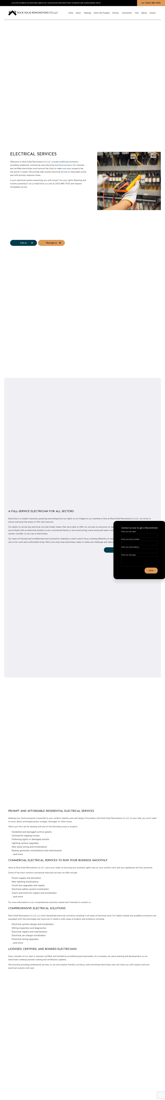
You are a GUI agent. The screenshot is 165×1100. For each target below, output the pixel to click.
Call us (23, 242)
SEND (147, 570)
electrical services (63, 165)
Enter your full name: (125, 531)
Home (70, 13)
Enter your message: (125, 555)
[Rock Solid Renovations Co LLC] (12, 13)
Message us (51, 242)
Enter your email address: (127, 547)
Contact (153, 13)
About (78, 13)
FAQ (137, 13)
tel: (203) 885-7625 (151, 3)
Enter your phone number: (127, 539)
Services (115, 13)
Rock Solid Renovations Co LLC (37, 13)
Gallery (144, 13)
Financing (87, 13)
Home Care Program (102, 13)
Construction (127, 13)
